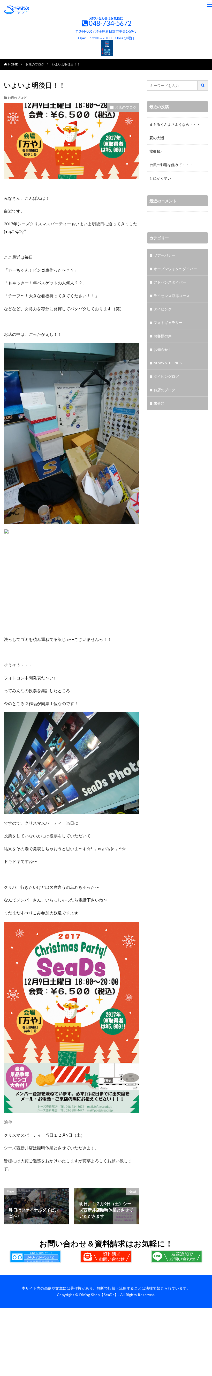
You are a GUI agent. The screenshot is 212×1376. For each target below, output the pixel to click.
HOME (13, 64)
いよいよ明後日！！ (66, 64)
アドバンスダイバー (170, 282)
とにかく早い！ (162, 178)
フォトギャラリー (168, 322)
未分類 (159, 403)
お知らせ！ (163, 349)
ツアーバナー (164, 255)
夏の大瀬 (156, 138)
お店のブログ (35, 64)
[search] (203, 85)
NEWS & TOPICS (168, 363)
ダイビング (163, 309)
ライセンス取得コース (172, 295)
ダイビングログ (166, 376)
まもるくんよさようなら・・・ (174, 124)
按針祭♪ (155, 151)
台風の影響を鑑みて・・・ (171, 164)
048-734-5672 (110, 23)
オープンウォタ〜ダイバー (175, 269)
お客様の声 (163, 336)
